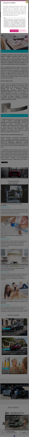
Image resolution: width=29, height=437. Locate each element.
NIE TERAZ (22, 30)
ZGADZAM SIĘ (14, 30)
